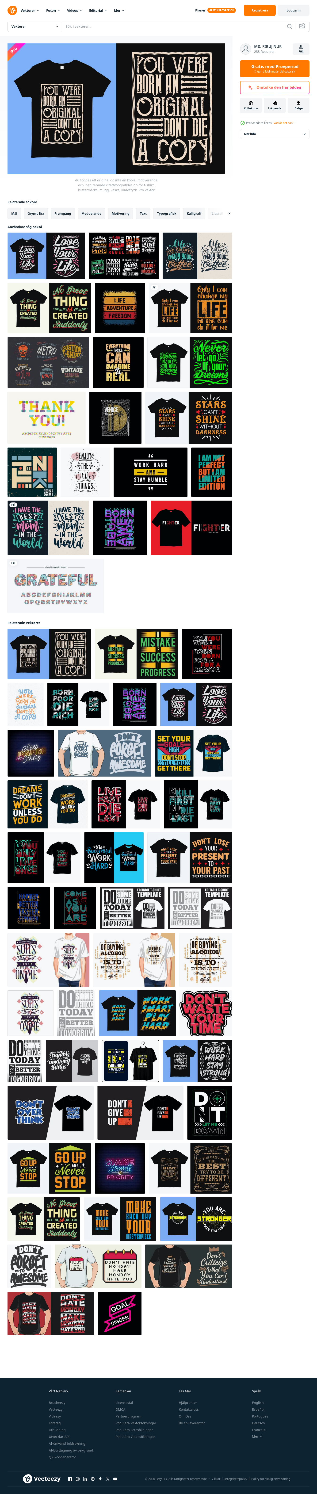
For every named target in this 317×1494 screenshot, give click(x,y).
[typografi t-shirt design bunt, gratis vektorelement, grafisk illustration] (124, 256)
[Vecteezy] (12, 10)
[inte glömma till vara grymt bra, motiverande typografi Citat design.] (29, 1266)
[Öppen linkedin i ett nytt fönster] (85, 1479)
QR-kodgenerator (62, 1457)
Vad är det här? (283, 123)
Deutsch (258, 1423)
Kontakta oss (189, 1409)
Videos (72, 10)
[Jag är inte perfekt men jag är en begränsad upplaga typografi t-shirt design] (211, 472)
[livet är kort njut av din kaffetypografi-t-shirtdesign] (197, 256)
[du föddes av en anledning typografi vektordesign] (207, 654)
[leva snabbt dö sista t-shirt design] (126, 804)
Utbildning (57, 1430)
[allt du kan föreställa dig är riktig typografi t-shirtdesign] (118, 362)
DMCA (120, 1409)
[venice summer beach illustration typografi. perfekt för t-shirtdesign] (115, 418)
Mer (117, 10)
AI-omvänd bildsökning (67, 1443)
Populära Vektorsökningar (136, 1423)
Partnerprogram (128, 1416)
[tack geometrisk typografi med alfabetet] (47, 418)
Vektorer (28, 10)
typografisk (166, 213)
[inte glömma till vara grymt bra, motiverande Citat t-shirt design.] (104, 753)
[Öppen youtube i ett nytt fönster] (115, 1479)
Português (260, 1416)
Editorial (96, 10)
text (143, 213)
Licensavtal (124, 1402)
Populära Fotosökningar (134, 1430)
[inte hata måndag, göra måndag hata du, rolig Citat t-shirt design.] (98, 1266)
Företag (55, 1423)
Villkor (216, 1479)
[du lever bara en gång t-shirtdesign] (44, 857)
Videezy (55, 1416)
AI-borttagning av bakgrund (71, 1450)
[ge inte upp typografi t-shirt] (140, 1113)
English (258, 1402)
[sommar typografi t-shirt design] (120, 308)
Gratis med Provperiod (274, 69)
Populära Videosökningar (135, 1436)
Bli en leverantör (192, 1423)
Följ (301, 52)
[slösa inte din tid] (206, 1013)
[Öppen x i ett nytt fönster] (108, 1479)
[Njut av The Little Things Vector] (85, 472)
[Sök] (289, 26)
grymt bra (35, 213)
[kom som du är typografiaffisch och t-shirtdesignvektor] (75, 908)
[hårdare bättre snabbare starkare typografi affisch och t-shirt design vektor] (29, 908)
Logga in (293, 10)
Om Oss (185, 1416)
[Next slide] (225, 213)
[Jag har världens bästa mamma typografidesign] (48, 528)
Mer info (250, 134)
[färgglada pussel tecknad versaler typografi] (56, 586)
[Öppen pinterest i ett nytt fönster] (93, 1479)
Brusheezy (57, 1402)
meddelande (91, 213)
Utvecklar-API (59, 1436)
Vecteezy (55, 1409)
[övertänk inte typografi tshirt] (51, 1113)
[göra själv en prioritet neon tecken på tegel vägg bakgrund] (120, 1168)
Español (258, 1409)
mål (14, 213)
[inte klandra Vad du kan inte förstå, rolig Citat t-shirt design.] (188, 1266)
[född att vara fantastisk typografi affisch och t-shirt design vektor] (120, 528)
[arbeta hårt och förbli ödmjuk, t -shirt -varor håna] (150, 472)
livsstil (217, 213)
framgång (62, 213)
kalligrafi (194, 213)
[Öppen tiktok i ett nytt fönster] (100, 1479)
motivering (121, 213)
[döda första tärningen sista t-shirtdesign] (198, 804)
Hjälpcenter (188, 1402)
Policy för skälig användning (270, 1479)
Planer (200, 10)
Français (258, 1430)
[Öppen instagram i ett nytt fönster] (78, 1479)
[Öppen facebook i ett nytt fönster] (70, 1479)
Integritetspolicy (235, 1479)
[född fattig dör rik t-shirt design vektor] (78, 704)
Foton (51, 10)
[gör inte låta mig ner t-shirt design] (209, 1113)
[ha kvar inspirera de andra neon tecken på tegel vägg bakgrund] (31, 753)
